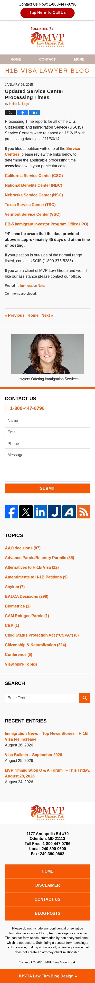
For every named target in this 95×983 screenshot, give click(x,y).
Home (16, 59)
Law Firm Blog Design (46, 976)
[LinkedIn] (40, 511)
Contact (47, 59)
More (79, 59)
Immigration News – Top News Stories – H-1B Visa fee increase (46, 736)
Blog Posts (47, 913)
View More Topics (21, 664)
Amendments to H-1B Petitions (36, 577)
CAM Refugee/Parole (27, 616)
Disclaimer (47, 885)
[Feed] (83, 511)
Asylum (15, 587)
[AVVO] (69, 511)
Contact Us (47, 899)
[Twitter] (26, 511)
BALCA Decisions (26, 596)
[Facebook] (11, 511)
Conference (18, 655)
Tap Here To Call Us (47, 12)
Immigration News (33, 285)
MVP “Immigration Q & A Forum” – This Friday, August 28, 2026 (47, 773)
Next (47, 315)
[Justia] (55, 511)
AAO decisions (22, 548)
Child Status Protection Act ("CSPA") (42, 635)
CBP (12, 625)
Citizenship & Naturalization (35, 645)
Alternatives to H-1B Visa (32, 567)
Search (84, 698)
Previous (15, 315)
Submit (47, 488)
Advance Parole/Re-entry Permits (39, 558)
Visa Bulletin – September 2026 (33, 755)
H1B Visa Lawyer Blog (48, 37)
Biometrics (17, 606)
